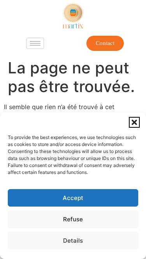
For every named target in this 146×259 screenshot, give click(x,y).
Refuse (73, 219)
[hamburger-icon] (35, 43)
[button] (134, 122)
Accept (73, 198)
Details (73, 240)
